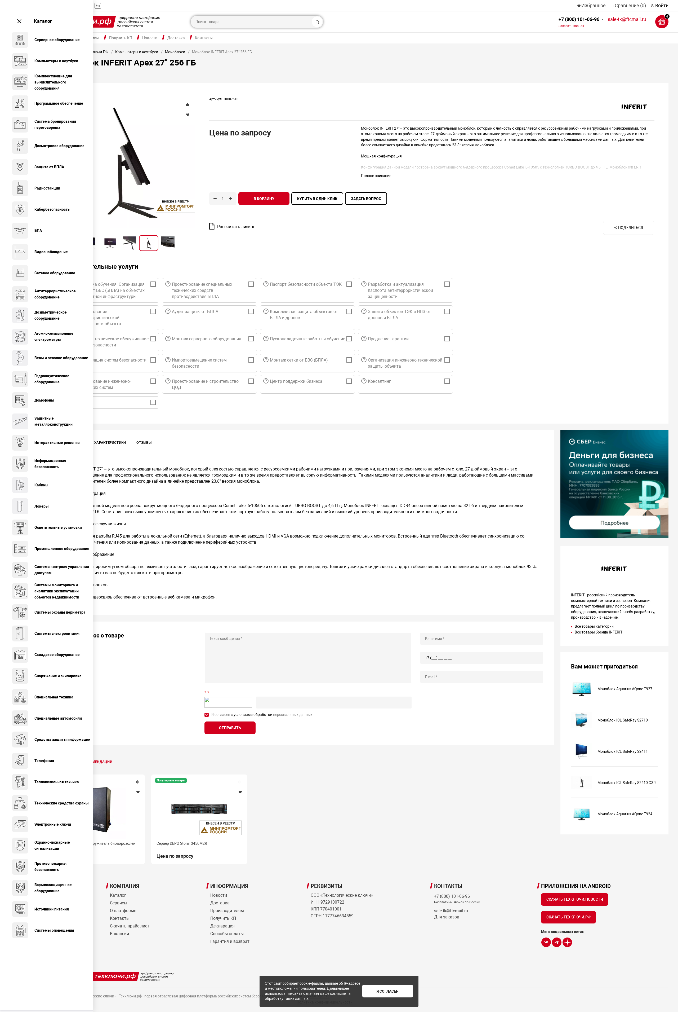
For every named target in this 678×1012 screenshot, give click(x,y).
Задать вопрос (366, 199)
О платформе (123, 910)
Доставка (176, 38)
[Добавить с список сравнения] (137, 782)
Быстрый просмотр (97, 809)
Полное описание (376, 176)
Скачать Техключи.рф (568, 917)
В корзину (264, 199)
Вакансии (119, 933)
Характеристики (110, 443)
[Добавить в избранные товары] (137, 791)
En (98, 5)
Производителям (227, 910)
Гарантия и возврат (229, 941)
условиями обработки (253, 714)
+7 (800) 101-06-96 (579, 22)
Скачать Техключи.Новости (574, 899)
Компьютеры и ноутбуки (136, 52)
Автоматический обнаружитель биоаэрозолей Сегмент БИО (94, 845)
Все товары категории (594, 626)
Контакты (204, 38)
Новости (149, 38)
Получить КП (120, 38)
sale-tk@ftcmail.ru (627, 19)
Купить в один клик (317, 199)
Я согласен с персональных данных (262, 714)
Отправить (230, 728)
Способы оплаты (227, 933)
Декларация (222, 926)
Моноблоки (175, 52)
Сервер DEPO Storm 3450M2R (182, 843)
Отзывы (143, 443)
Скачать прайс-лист (129, 926)
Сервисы (118, 902)
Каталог (43, 21)
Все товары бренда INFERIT (598, 632)
